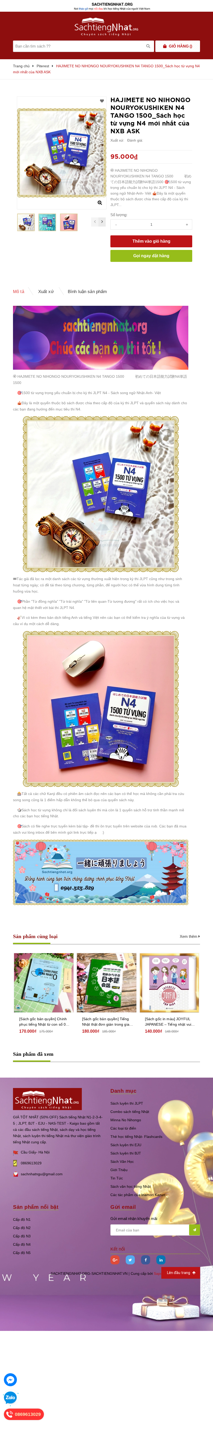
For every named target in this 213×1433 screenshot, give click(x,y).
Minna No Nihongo (125, 1120)
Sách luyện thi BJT (125, 1153)
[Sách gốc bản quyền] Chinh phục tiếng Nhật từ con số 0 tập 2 (43, 1022)
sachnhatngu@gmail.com (42, 1174)
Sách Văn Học (122, 1161)
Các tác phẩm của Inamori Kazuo (137, 1195)
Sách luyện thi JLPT (126, 1103)
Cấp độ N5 (22, 1253)
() (180, 46)
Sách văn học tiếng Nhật (130, 1186)
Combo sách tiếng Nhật (129, 1112)
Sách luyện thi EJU (125, 1145)
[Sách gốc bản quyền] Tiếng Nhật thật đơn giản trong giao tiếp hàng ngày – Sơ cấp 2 (106, 1022)
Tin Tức (116, 1178)
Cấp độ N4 (22, 1244)
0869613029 (31, 1163)
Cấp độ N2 (22, 1228)
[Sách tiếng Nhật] (47, 1098)
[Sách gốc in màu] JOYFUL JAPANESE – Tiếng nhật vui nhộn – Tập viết (168, 1022)
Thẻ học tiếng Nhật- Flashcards (136, 1137)
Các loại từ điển (123, 1128)
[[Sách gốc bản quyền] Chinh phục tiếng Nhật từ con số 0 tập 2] (44, 983)
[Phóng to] (99, 202)
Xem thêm (189, 936)
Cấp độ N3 (22, 1236)
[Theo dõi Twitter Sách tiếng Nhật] (130, 1259)
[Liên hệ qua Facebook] (10, 1379)
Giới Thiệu (119, 1170)
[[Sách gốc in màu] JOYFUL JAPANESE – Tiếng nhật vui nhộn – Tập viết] (169, 983)
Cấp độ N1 (22, 1219)
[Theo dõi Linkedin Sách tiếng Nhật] (160, 1259)
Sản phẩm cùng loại (35, 936)
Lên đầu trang (179, 1273)
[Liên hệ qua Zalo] (10, 1397)
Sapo (158, 1273)
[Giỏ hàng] (165, 46)
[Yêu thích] (102, 101)
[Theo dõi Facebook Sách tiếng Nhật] (145, 1259)
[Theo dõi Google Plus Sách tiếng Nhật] (114, 1259)
